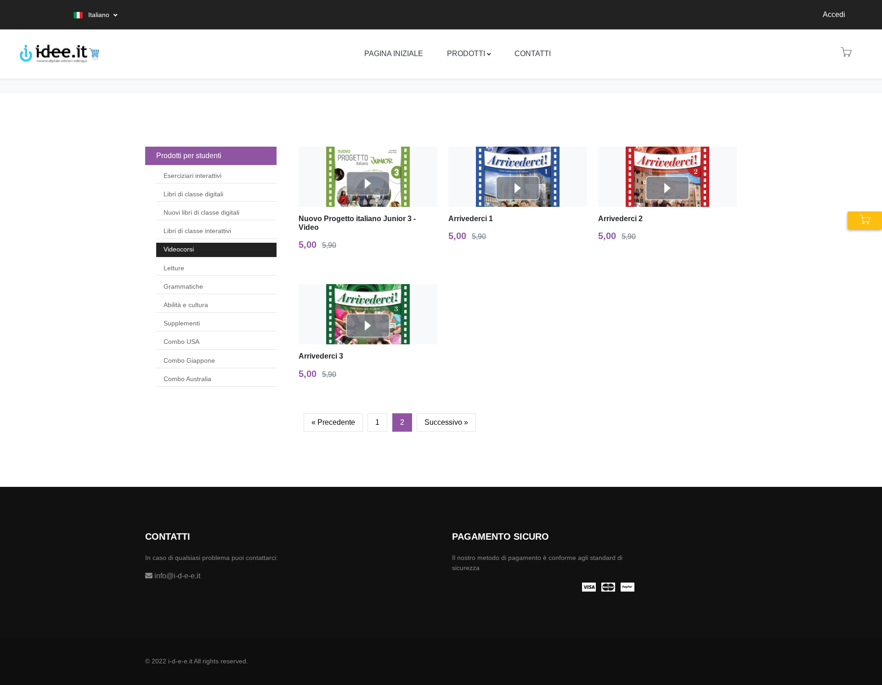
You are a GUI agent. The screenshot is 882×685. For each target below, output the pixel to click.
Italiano (98, 14)
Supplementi (182, 323)
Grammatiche (183, 286)
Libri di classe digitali (193, 194)
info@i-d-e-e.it (176, 576)
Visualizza (372, 176)
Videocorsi (179, 249)
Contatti (532, 53)
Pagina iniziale (393, 53)
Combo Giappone (189, 360)
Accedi (834, 14)
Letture (174, 268)
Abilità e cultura (186, 304)
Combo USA (181, 341)
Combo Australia (187, 378)
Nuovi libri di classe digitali (201, 212)
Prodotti (466, 53)
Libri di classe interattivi (197, 230)
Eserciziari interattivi (192, 175)
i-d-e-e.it (180, 661)
